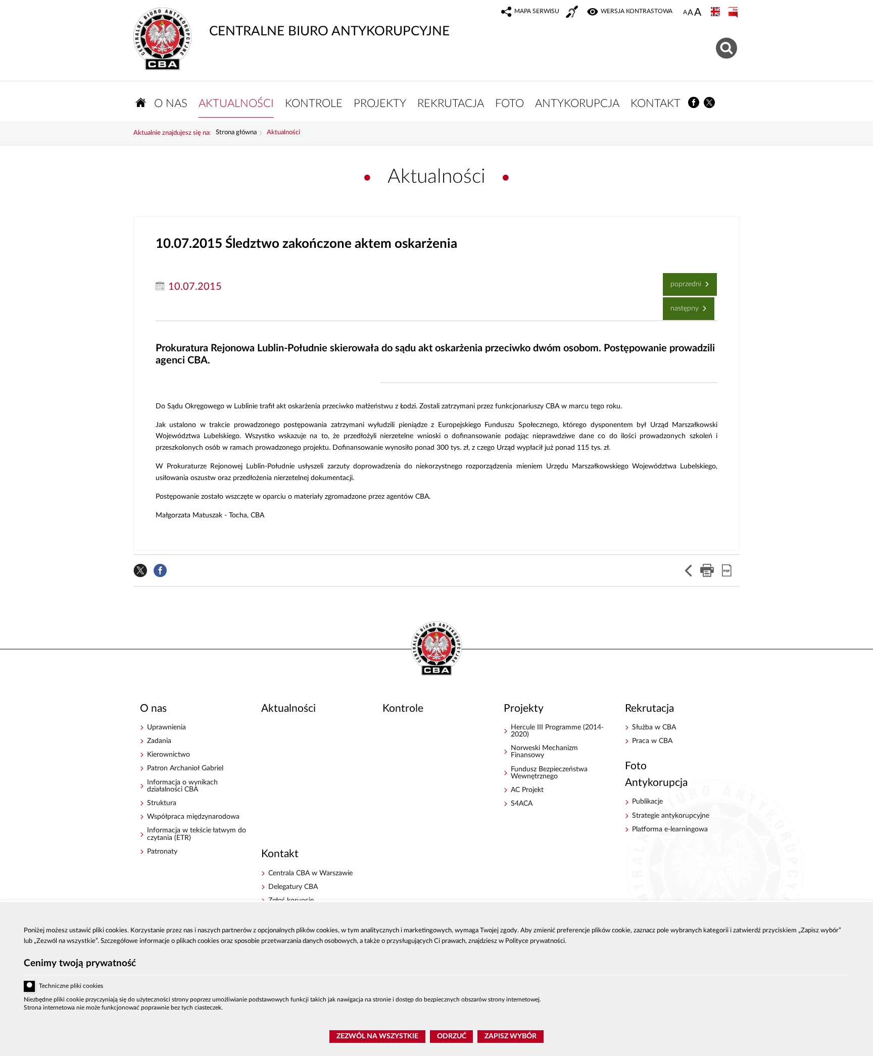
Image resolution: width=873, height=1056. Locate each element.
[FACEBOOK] (694, 103)
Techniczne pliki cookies (71, 986)
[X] (710, 103)
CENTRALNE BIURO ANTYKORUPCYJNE (291, 23)
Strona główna (236, 133)
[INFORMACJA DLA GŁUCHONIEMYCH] (573, 13)
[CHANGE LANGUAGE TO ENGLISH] (716, 12)
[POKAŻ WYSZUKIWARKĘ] (728, 46)
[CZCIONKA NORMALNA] (685, 12)
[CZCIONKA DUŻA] (697, 13)
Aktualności (283, 133)
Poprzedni (683, 280)
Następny (682, 304)
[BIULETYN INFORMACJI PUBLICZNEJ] (734, 12)
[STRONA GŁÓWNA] (141, 103)
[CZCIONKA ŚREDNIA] (690, 13)
